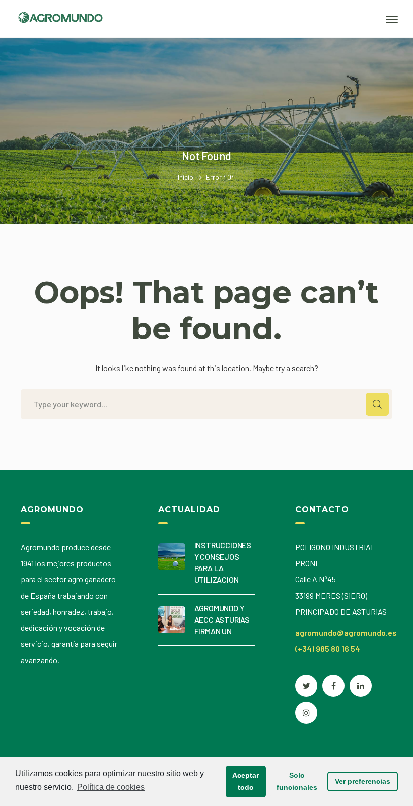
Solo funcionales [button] (297, 781)
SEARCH (377, 404)
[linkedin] (361, 686)
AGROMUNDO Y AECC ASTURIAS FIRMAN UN (222, 619)
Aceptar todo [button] (245, 781)
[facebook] (333, 686)
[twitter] (306, 686)
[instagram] (306, 713)
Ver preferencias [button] (362, 781)
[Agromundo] (60, 26)
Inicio (185, 177)
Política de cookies (111, 787)
